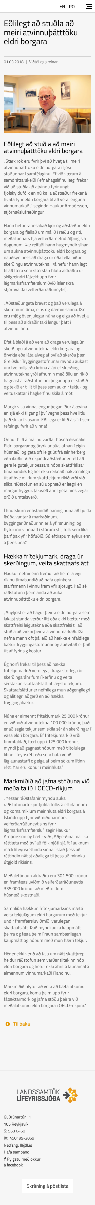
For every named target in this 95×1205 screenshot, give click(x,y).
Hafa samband (16, 1152)
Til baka (21, 1023)
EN (62, 6)
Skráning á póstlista (47, 1186)
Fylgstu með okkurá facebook (22, 1162)
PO (72, 6)
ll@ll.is (26, 1145)
